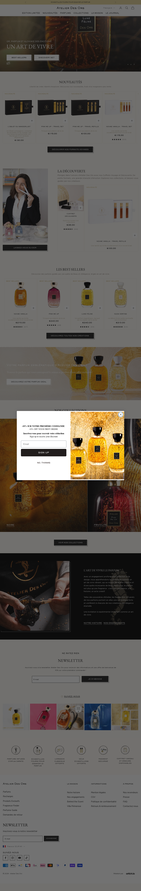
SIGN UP (43, 452)
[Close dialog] (120, 414)
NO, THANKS (43, 463)
